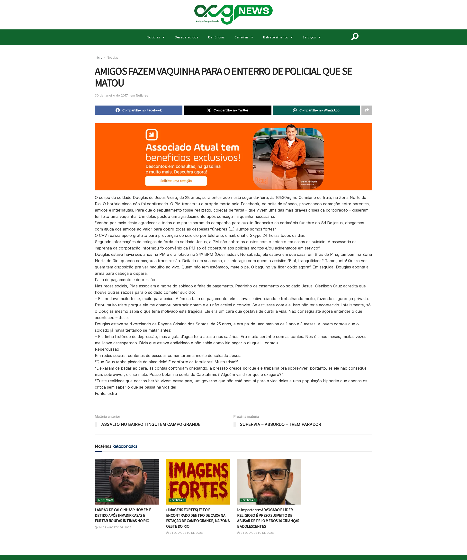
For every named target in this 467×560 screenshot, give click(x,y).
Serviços (309, 37)
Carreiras (241, 37)
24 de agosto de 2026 (115, 527)
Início (98, 57)
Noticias (153, 37)
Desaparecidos (186, 37)
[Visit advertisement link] (233, 156)
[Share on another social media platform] (366, 110)
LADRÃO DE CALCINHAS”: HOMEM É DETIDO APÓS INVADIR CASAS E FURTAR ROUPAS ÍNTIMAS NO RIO (123, 515)
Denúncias (216, 37)
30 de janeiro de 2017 (111, 95)
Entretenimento (275, 37)
